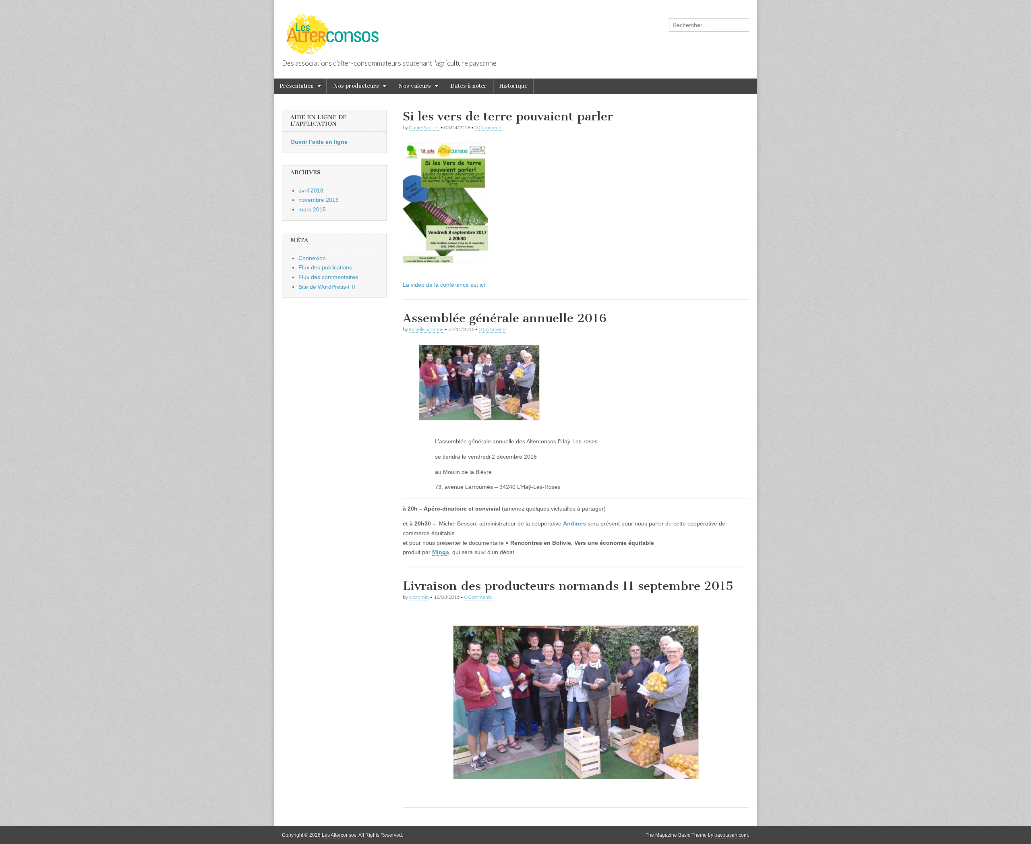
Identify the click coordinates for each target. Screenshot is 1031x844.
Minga (440, 552)
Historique (513, 86)
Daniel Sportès (424, 127)
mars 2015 (312, 209)
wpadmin (419, 597)
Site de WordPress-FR (327, 286)
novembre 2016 (318, 200)
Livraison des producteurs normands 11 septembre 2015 (568, 586)
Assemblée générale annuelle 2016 (505, 318)
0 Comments (488, 127)
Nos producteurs (356, 86)
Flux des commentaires (328, 277)
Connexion (312, 258)
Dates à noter (468, 86)
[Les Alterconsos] (333, 30)
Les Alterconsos (339, 835)
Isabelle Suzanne (426, 329)
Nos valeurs (414, 86)
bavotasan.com (731, 835)
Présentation (297, 86)
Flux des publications (325, 267)
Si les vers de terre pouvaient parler (508, 116)
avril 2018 (310, 190)
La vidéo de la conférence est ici (444, 284)
